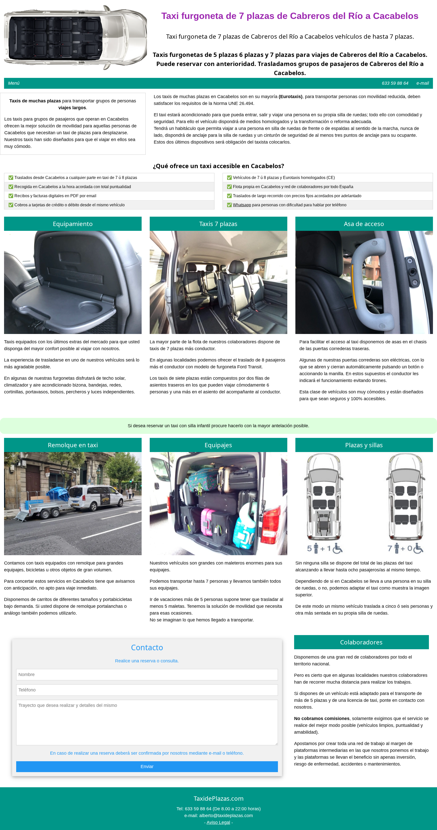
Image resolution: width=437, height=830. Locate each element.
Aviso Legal (218, 822)
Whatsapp (242, 205)
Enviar (147, 766)
